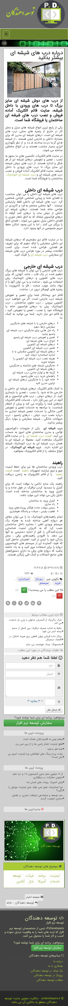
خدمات (55, 881)
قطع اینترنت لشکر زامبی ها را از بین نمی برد (39, 744)
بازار (31, 881)
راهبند (25, 470)
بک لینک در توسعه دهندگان (47, 971)
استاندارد (23, 579)
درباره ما (58, 961)
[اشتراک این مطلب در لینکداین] (33, 603)
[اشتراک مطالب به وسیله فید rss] (8, 603)
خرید (58, 583)
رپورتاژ (39, 579)
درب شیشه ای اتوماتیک (21, 174)
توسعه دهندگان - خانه (21, 903)
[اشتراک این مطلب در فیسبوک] (20, 603)
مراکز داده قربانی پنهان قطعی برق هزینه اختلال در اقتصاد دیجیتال (35, 638)
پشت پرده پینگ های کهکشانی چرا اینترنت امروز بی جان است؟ (35, 755)
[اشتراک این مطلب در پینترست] (39, 603)
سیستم (44, 583)
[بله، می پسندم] (24, 590)
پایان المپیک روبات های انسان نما (45, 782)
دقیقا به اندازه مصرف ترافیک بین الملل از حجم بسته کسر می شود (37, 629)
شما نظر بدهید (55, 749)
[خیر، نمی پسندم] (59, 596)
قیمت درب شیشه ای (39, 436)
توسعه (17, 875)
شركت (29, 875)
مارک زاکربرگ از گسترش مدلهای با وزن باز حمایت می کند (35, 621)
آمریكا (42, 881)
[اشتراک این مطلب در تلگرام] (26, 603)
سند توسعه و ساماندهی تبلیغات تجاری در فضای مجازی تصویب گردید (37, 797)
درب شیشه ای (39, 255)
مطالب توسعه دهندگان (49, 980)
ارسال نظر (52, 710)
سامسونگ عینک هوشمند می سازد (44, 644)
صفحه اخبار (33, 897)
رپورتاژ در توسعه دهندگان (48, 975)
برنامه (42, 875)
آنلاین (20, 881)
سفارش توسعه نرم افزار (34, 723)
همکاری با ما (55, 966)
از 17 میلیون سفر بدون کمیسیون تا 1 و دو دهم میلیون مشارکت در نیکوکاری (38, 775)
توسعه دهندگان (20, 14)
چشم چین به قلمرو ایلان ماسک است (43, 739)
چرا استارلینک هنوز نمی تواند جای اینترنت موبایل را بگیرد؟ (35, 788)
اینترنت (55, 875)
